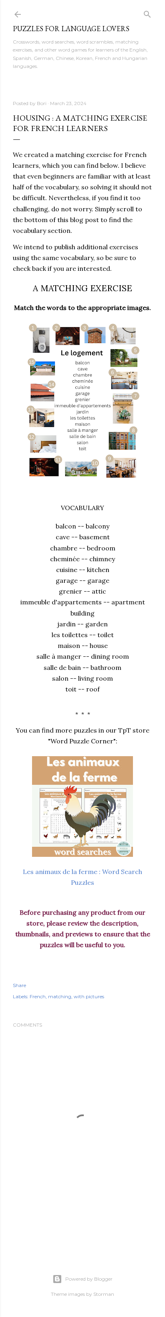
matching (59, 996)
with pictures (89, 996)
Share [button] (19, 985)
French (38, 996)
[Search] (147, 12)
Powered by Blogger (89, 1279)
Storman (103, 1294)
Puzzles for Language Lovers (71, 28)
